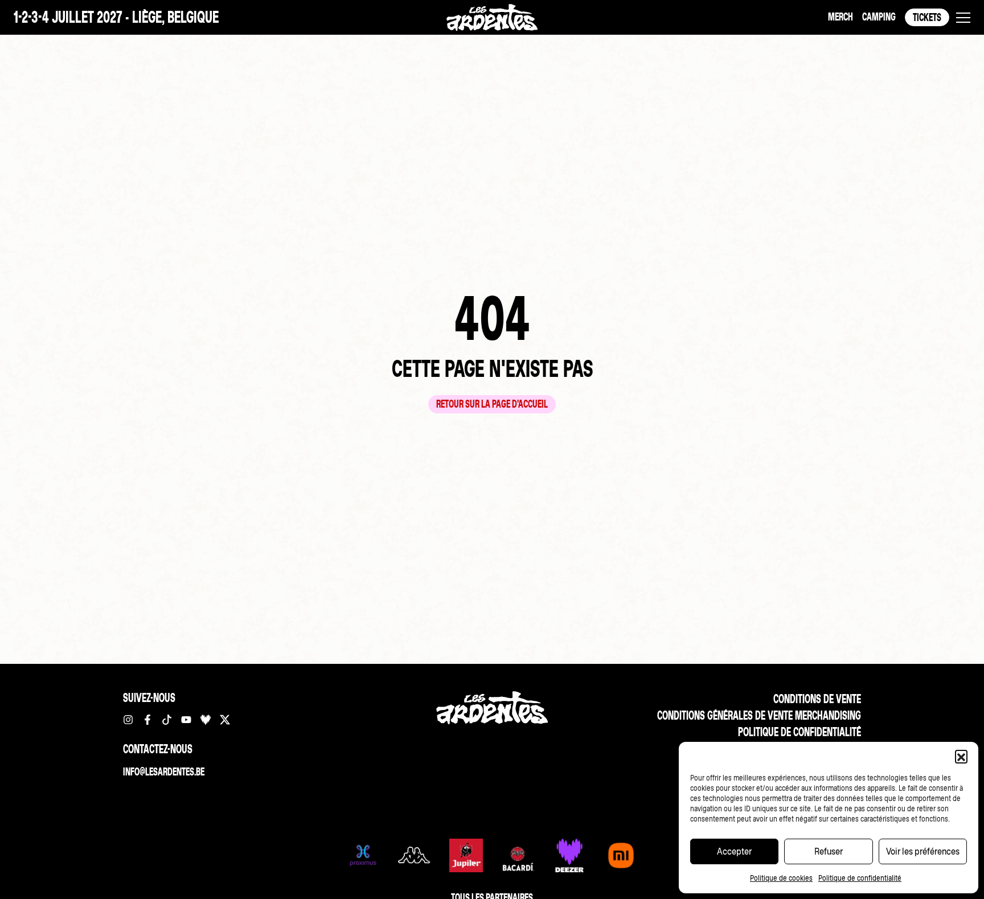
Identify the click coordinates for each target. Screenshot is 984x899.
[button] (961, 756)
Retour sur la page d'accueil (492, 404)
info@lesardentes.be (163, 772)
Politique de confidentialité (859, 878)
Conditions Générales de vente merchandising (759, 715)
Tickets (927, 17)
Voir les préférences (923, 851)
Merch (840, 17)
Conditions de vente (817, 698)
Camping (879, 17)
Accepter (734, 851)
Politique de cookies (781, 878)
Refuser (828, 851)
